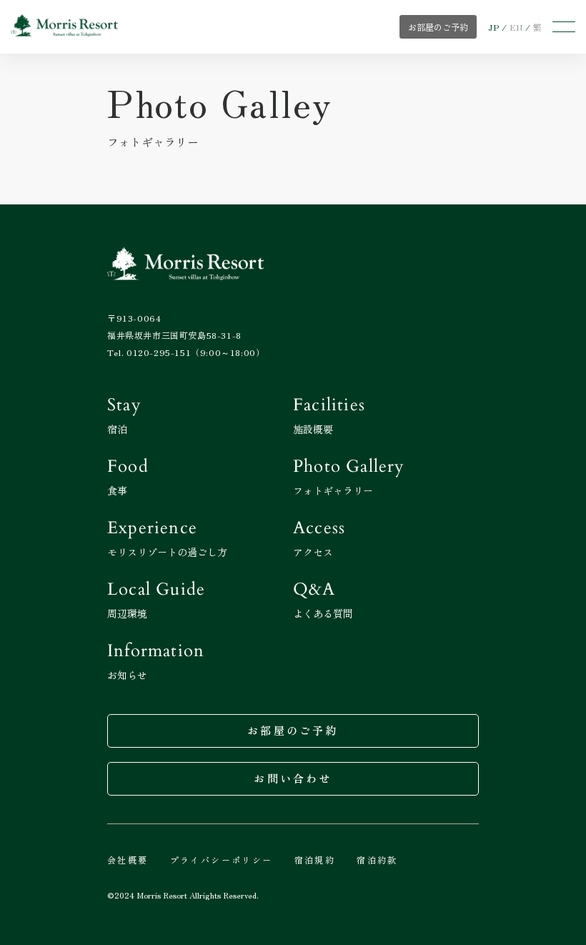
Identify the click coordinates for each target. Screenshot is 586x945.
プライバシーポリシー (221, 860)
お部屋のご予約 (292, 730)
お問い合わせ (293, 778)
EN (516, 27)
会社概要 (128, 860)
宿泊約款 (377, 860)
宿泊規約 (315, 860)
